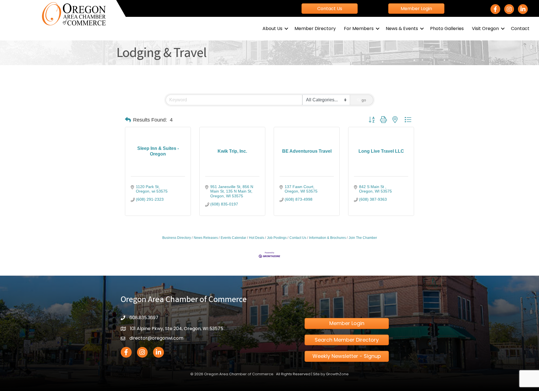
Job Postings (277, 238)
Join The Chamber (363, 238)
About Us (272, 28)
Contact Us (297, 238)
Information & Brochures (327, 238)
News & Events (402, 28)
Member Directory (315, 28)
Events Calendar (233, 238)
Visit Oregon (485, 28)
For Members (359, 28)
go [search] (364, 100)
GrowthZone (337, 374)
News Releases (206, 238)
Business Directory (176, 238)
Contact (520, 28)
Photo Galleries (447, 28)
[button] (128, 119)
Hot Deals (256, 238)
